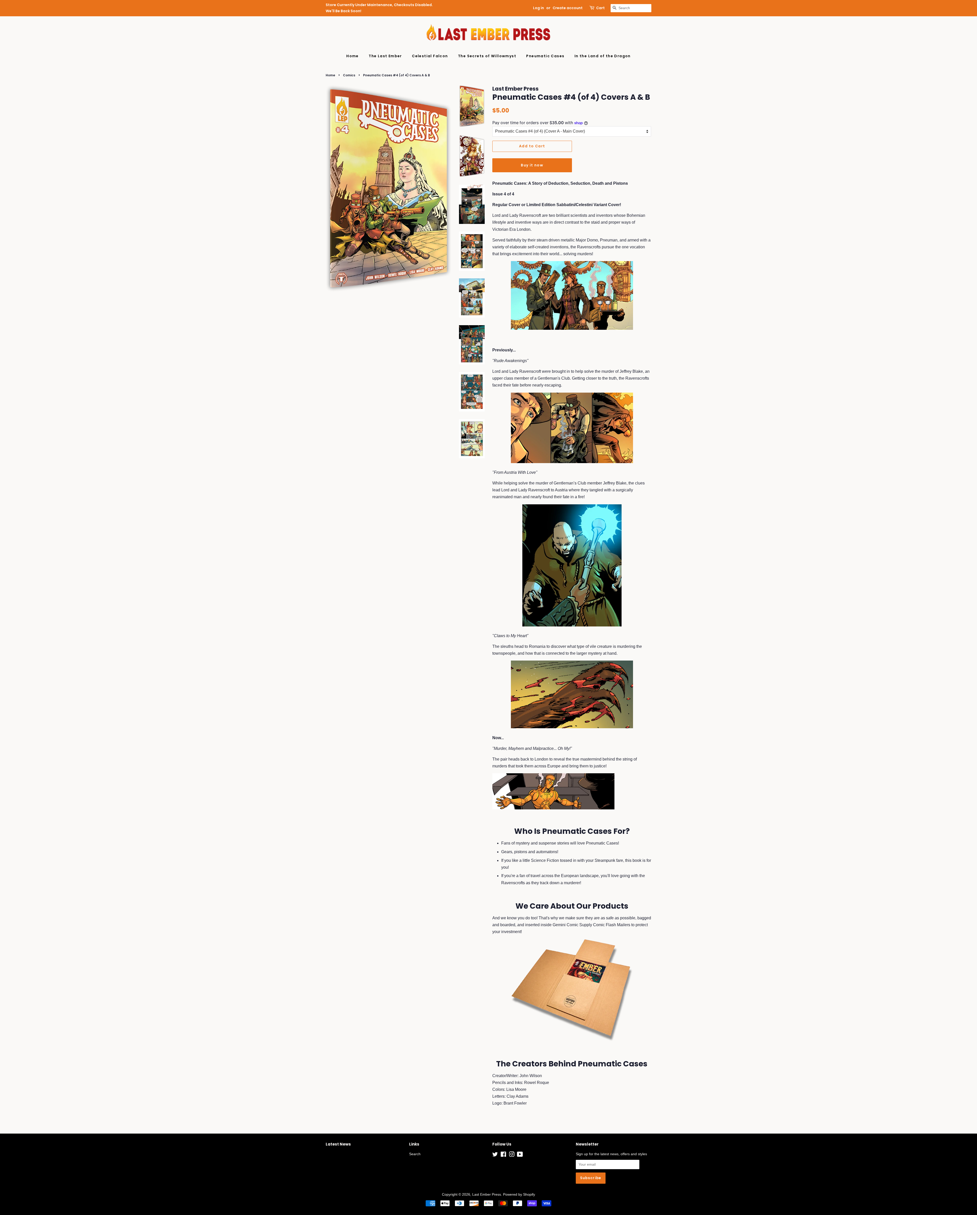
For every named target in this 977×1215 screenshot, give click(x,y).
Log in (538, 7)
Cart (600, 7)
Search (415, 1154)
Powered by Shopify (519, 1194)
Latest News (338, 1144)
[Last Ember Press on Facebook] (503, 1155)
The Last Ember (385, 56)
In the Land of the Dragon (602, 56)
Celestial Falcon (430, 56)
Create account (568, 7)
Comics (349, 75)
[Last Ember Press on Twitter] (495, 1155)
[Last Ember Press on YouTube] (520, 1155)
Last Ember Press (486, 1194)
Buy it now (532, 165)
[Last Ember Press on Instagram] (511, 1155)
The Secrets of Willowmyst (487, 56)
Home (352, 56)
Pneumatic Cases (545, 56)
